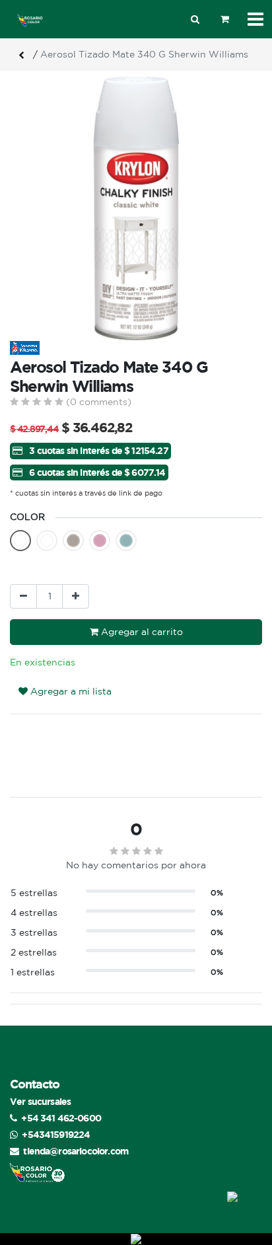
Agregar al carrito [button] (140, 631)
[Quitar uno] (23, 596)
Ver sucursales (40, 1101)
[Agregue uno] (75, 596)
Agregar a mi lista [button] (70, 691)
